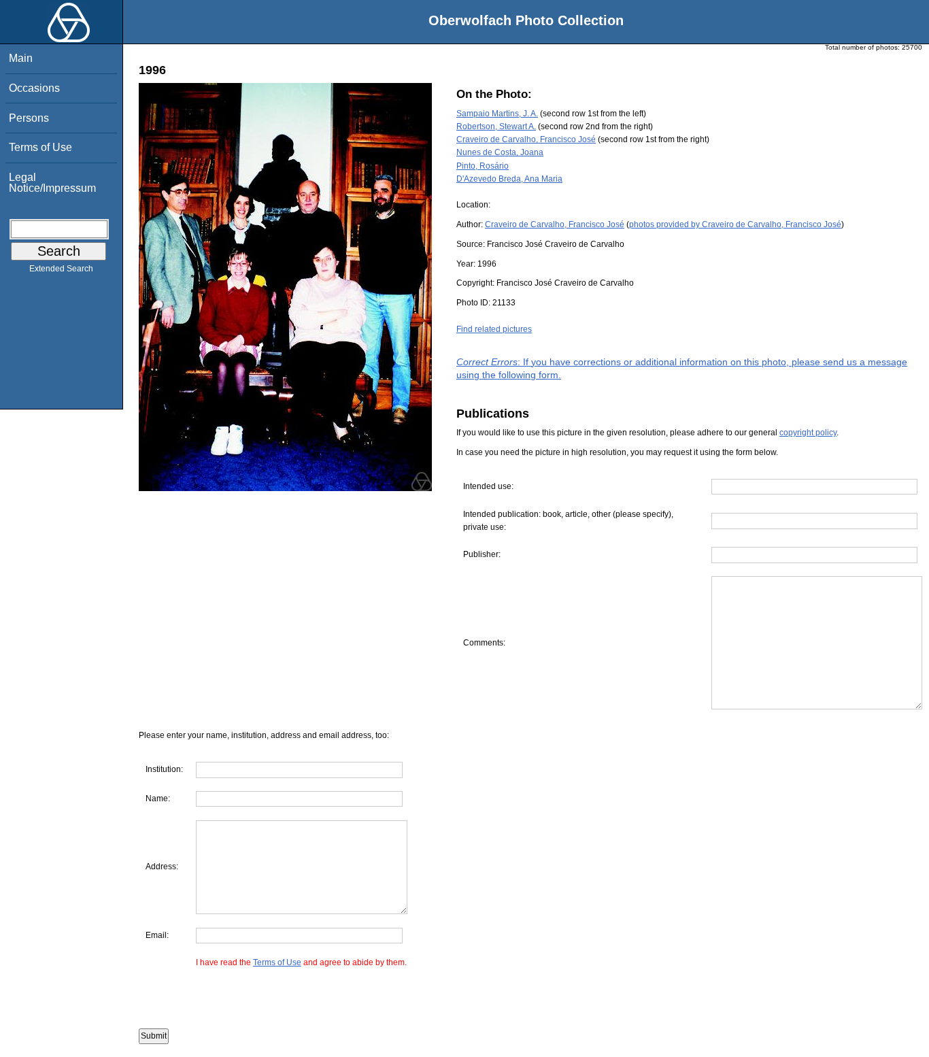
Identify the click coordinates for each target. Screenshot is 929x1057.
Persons (29, 118)
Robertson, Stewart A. (496, 126)
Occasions (34, 88)
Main (21, 58)
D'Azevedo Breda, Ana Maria (509, 179)
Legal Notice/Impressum (52, 182)
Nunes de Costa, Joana (499, 152)
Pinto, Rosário (482, 166)
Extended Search (61, 269)
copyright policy (808, 432)
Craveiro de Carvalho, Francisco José (526, 139)
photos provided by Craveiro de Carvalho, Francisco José (735, 224)
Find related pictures (494, 329)
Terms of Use (40, 147)
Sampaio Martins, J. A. (497, 113)
